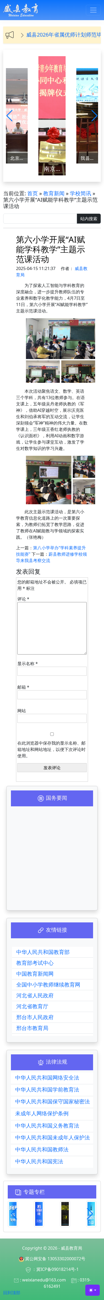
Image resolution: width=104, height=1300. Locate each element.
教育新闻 (54, 193)
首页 (32, 193)
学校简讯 (80, 193)
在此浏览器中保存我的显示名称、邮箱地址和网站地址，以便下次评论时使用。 (51, 749)
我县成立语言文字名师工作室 (89, 158)
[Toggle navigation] (93, 10)
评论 (23, 599)
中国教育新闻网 (35, 973)
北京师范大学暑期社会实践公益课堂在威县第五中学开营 (19, 158)
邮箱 (23, 687)
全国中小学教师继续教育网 (48, 984)
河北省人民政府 (35, 995)
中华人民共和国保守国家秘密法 (52, 1101)
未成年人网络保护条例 (42, 1113)
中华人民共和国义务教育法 (47, 1125)
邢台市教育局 (32, 1028)
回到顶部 (11, 1292)
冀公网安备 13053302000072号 (55, 1259)
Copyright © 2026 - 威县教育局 (52, 1248)
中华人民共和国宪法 (39, 1161)
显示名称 (27, 663)
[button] (9, 116)
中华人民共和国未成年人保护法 (52, 1137)
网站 (21, 711)
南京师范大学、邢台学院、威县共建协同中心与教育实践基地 (55, 169)
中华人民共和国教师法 (42, 1149)
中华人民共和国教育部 (43, 952)
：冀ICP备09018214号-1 (55, 1269)
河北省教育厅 (32, 1006)
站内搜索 (88, 219)
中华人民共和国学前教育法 (47, 1089)
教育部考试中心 (35, 962)
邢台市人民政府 (35, 1017)
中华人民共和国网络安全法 (47, 1077)
